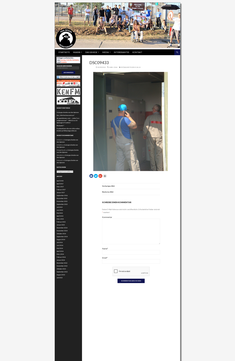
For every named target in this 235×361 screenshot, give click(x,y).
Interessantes (121, 52)
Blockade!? (60, 125)
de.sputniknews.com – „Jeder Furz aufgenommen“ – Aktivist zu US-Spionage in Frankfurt (68, 120)
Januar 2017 (61, 192)
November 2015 (62, 201)
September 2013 (62, 272)
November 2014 (62, 231)
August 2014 (61, 239)
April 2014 (60, 251)
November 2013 (62, 266)
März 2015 (60, 219)
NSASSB (76, 52)
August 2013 (61, 275)
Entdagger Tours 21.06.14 (130, 67)
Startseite (64, 52)
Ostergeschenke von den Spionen (68, 112)
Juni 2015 (60, 210)
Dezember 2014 (62, 228)
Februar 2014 (61, 257)
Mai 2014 (60, 248)
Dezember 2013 (62, 263)
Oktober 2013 (61, 269)
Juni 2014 (60, 245)
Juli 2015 (60, 207)
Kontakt (137, 52)
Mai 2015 (60, 213)
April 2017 (60, 184)
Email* (105, 258)
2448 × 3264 (113, 67)
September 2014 (62, 236)
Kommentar (107, 217)
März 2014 (60, 254)
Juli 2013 (60, 278)
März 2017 (60, 187)
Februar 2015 (61, 222)
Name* (105, 248)
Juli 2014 (60, 242)
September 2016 (62, 195)
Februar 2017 (61, 189)
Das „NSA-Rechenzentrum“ (66, 115)
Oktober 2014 (61, 234)
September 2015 (62, 204)
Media (105, 52)
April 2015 (60, 216)
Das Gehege (91, 52)
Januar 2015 (61, 225)
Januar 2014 (61, 260)
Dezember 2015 (62, 198)
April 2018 (60, 181)
